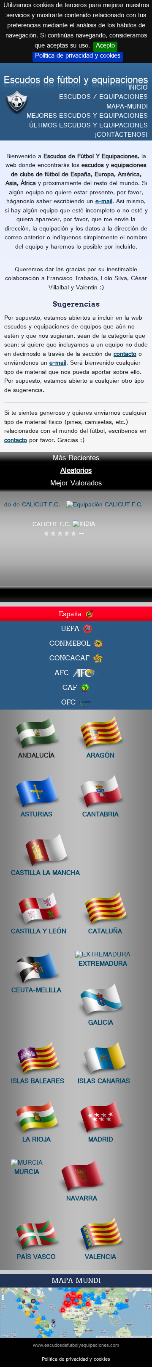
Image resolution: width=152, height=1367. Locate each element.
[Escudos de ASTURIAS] (36, 793)
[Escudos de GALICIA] (100, 1001)
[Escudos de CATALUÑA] (105, 910)
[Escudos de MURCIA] (27, 1164)
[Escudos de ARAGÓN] (100, 735)
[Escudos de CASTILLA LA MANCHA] (45, 851)
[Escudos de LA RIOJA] (36, 1119)
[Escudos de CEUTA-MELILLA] (36, 969)
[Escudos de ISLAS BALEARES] (37, 1060)
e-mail (103, 202)
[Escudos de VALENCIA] (100, 1235)
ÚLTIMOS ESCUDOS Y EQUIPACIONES (88, 126)
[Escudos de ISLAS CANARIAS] (104, 1060)
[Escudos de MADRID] (100, 1119)
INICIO (138, 88)
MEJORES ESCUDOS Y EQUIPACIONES (87, 116)
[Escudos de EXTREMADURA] (102, 956)
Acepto (105, 47)
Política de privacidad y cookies (77, 57)
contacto (125, 355)
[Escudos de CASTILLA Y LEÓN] (39, 910)
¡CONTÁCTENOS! (121, 135)
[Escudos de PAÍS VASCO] (36, 1235)
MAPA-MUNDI (127, 107)
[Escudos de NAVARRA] (81, 1177)
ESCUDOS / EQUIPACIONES (103, 97)
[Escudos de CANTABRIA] (100, 793)
